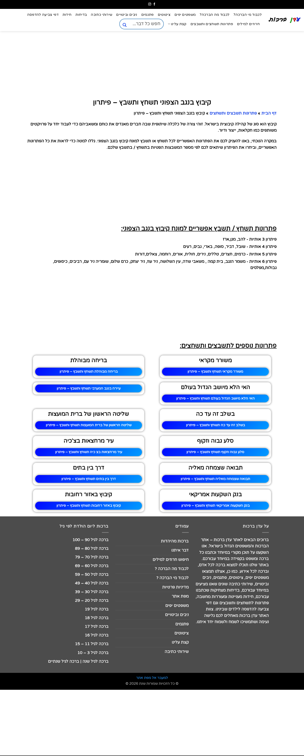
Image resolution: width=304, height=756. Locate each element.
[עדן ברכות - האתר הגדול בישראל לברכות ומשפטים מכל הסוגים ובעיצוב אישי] (284, 20)
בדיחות (81, 14)
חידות (67, 14)
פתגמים (147, 14)
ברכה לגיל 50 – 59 (92, 574)
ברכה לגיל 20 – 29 (92, 600)
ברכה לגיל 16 (97, 635)
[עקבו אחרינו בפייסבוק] (154, 4)
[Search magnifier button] (125, 25)
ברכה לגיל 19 (97, 609)
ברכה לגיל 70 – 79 (92, 557)
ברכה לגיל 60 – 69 (92, 565)
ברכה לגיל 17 (97, 626)
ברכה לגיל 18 (97, 618)
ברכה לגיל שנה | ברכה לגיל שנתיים (78, 661)
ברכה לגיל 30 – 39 (92, 592)
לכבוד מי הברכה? (247, 14)
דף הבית (269, 113)
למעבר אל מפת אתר (152, 678)
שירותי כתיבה (101, 14)
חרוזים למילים (248, 24)
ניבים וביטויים (126, 14)
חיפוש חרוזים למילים (171, 559)
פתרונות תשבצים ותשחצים (233, 113)
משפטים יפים (185, 14)
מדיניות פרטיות (175, 587)
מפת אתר (180, 596)
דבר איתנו (180, 550)
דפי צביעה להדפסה (43, 14)
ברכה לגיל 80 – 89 (92, 548)
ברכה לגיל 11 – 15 (92, 644)
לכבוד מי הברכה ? (172, 578)
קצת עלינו (178, 24)
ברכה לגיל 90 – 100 (91, 539)
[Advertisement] (281, 219)
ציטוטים (164, 14)
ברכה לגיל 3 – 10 (93, 652)
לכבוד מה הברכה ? (172, 568)
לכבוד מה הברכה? (214, 14)
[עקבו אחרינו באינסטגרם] (149, 4)
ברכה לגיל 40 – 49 (92, 583)
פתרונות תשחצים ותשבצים (212, 24)
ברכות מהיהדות (175, 541)
